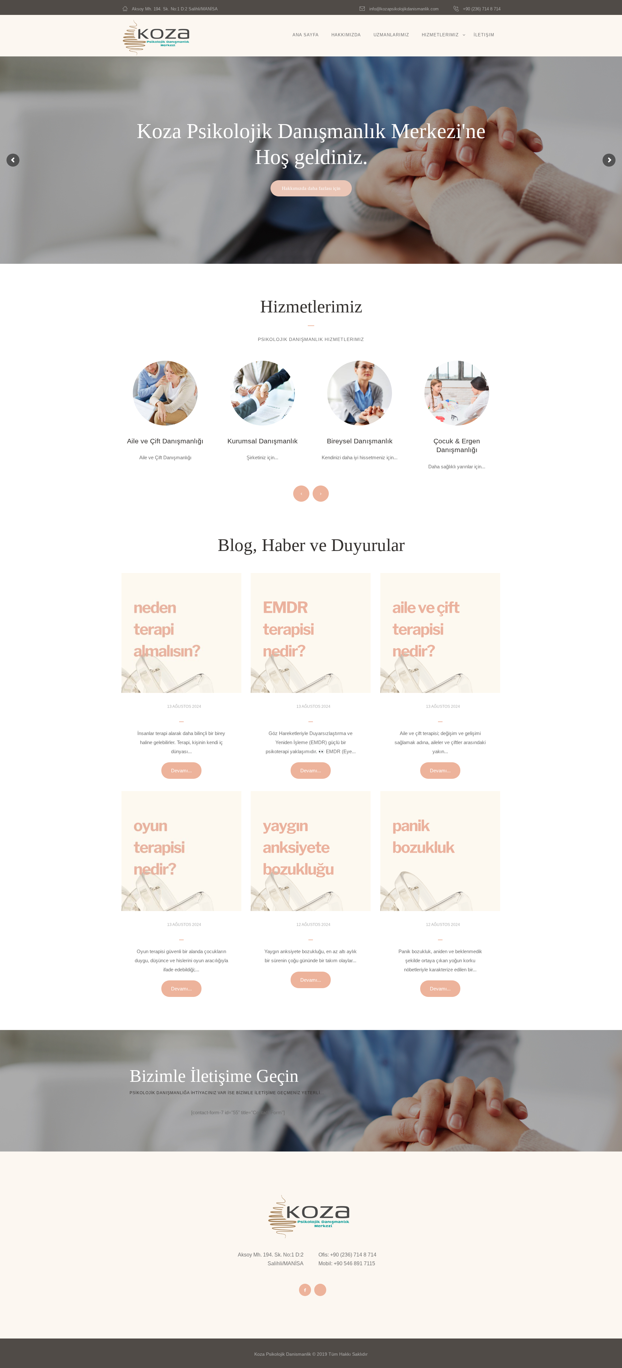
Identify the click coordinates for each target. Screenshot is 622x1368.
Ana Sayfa (306, 34)
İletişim (484, 34)
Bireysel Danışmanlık (262, 441)
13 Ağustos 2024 (184, 706)
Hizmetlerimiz (440, 34)
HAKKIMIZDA (346, 34)
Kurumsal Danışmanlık (165, 441)
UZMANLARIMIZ (391, 34)
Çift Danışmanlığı (457, 441)
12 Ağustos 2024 (313, 924)
